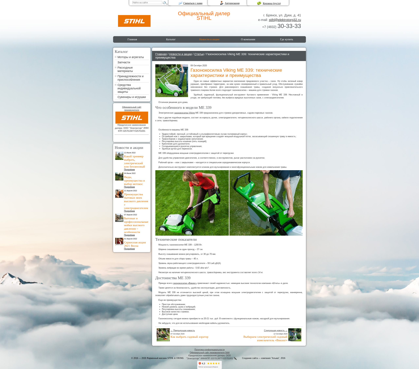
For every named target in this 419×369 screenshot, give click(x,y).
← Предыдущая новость (183, 330)
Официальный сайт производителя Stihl (209, 352)
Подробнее (129, 169)
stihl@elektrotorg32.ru (285, 20)
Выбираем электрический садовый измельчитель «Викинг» (265, 338)
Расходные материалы (125, 69)
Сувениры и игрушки (132, 97)
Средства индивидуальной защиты (129, 88)
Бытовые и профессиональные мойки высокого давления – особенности (136, 225)
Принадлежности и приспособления (131, 78)
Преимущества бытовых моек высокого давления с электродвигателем (136, 201)
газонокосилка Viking (184, 113)
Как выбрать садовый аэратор (189, 336)
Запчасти (124, 62)
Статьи (199, 54)
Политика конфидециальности (209, 349)
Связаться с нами (192, 3)
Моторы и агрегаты (131, 57)
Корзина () (272, 3)
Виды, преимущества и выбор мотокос (134, 180)
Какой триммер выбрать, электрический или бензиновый (134, 161)
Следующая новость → (275, 330)
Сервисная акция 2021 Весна (135, 244)
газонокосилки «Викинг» (185, 283)
